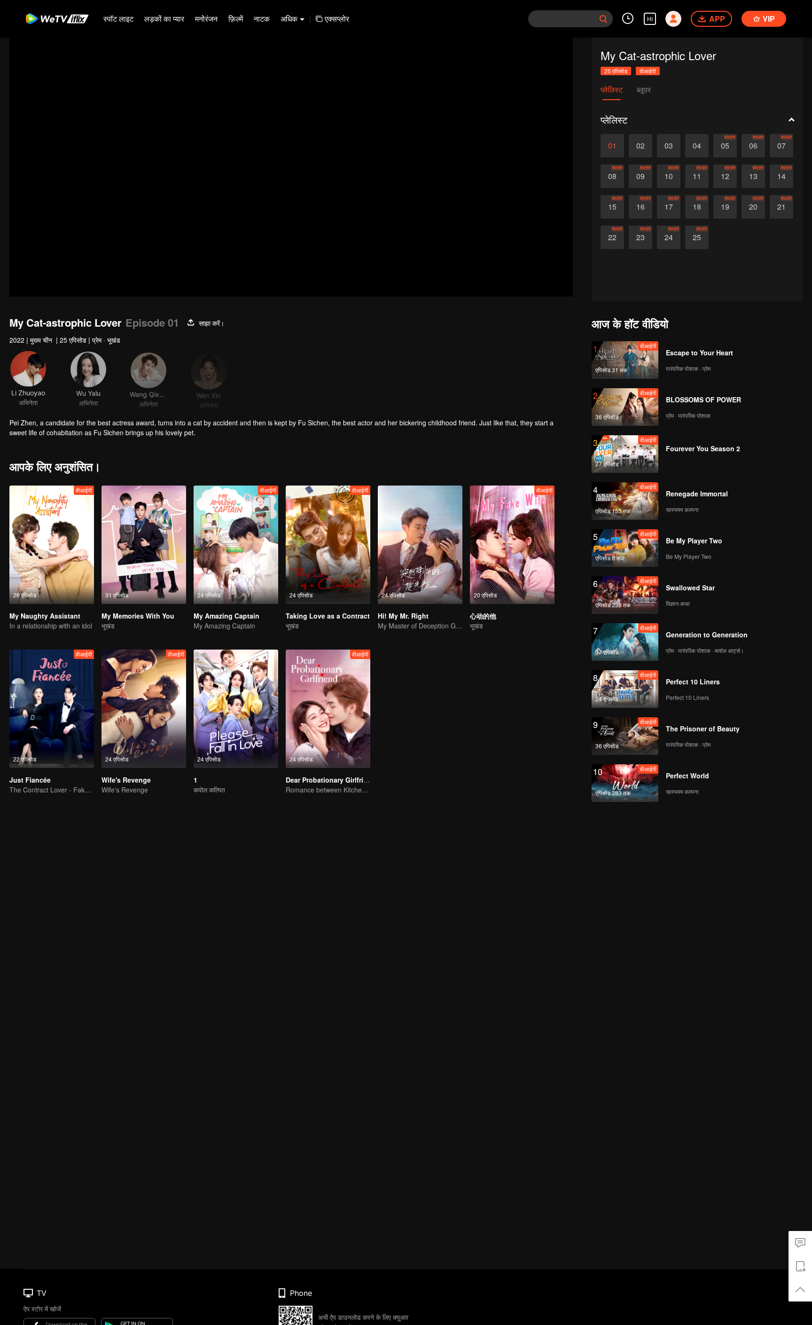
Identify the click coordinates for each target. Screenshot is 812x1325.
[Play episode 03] (668, 145)
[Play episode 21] (781, 207)
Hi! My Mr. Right (403, 615)
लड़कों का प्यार (164, 18)
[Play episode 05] (725, 145)
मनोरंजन (206, 18)
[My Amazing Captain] (236, 545)
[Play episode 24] (668, 237)
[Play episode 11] (697, 176)
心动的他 (483, 615)
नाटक (262, 18)
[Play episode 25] (697, 237)
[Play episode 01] (612, 145)
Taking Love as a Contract (328, 615)
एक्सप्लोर (337, 18)
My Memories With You (138, 615)
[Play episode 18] (697, 207)
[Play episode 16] (640, 207)
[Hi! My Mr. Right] (420, 545)
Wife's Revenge (126, 779)
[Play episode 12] (725, 176)
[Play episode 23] (640, 237)
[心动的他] (512, 545)
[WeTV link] (57, 18)
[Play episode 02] (640, 145)
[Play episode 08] (612, 176)
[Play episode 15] (612, 207)
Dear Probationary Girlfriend (330, 779)
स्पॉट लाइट (118, 18)
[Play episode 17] (668, 207)
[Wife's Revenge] (144, 709)
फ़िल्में (235, 18)
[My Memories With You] (144, 545)
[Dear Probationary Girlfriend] (328, 709)
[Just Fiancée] (51, 709)
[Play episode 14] (781, 176)
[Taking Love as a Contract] (328, 545)
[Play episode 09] (640, 176)
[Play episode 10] (668, 176)
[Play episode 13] (753, 176)
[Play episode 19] (725, 207)
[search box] (603, 18)
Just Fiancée (30, 779)
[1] (236, 709)
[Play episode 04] (697, 145)
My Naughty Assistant (44, 615)
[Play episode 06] (753, 145)
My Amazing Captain (226, 615)
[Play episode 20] (753, 207)
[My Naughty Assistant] (51, 545)
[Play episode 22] (612, 237)
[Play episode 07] (781, 145)
